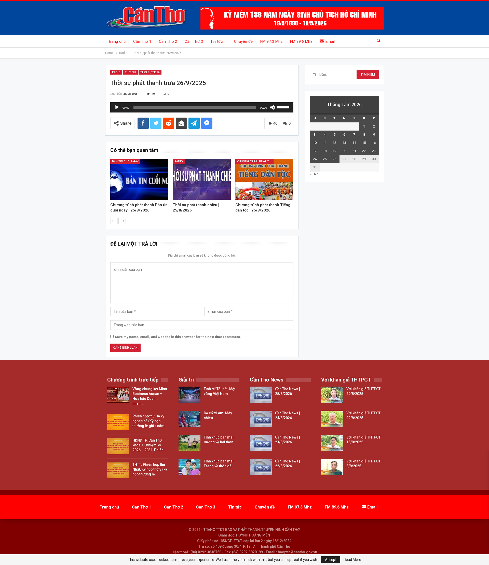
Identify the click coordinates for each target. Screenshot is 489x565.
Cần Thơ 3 (194, 41)
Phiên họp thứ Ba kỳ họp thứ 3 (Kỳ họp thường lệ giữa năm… (149, 421)
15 (364, 143)
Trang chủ (117, 41)
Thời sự (130, 72)
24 (315, 159)
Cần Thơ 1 (142, 41)
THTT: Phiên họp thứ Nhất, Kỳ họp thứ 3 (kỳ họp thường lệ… (149, 469)
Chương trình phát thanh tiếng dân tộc (255, 161)
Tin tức (216, 41)
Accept (330, 560)
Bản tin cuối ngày (125, 161)
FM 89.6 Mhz (301, 41)
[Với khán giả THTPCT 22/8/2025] (332, 419)
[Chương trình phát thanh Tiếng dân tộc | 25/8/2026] (264, 179)
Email (330, 41)
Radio (116, 72)
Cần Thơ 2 (168, 41)
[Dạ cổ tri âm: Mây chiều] (189, 419)
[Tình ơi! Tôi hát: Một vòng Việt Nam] (189, 395)
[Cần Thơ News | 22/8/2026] (261, 467)
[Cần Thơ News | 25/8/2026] (261, 395)
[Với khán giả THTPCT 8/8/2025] (332, 467)
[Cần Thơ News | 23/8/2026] (261, 443)
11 (325, 143)
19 (334, 151)
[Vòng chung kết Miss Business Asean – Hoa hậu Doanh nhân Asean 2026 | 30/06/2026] (118, 395)
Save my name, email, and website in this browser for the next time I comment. (178, 337)
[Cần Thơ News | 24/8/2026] (261, 419)
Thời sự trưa (150, 72)
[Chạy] (116, 107)
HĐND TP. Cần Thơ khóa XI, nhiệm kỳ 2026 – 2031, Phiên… (149, 445)
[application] (201, 107)
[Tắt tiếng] (272, 107)
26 (334, 159)
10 (315, 143)
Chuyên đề (243, 41)
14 (354, 143)
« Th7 (314, 174)
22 (364, 151)
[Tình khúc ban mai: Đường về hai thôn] (189, 443)
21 (354, 151)
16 (374, 143)
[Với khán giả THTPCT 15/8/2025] (332, 443)
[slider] (284, 106)
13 (344, 143)
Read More (352, 559)
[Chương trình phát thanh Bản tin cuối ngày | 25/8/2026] (139, 179)
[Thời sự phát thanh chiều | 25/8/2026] (202, 179)
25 (325, 159)
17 (315, 151)
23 (374, 151)
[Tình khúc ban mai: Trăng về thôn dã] (189, 467)
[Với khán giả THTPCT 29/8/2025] (332, 395)
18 (325, 151)
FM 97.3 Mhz (271, 41)
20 (344, 151)
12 (334, 143)
